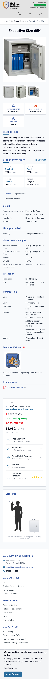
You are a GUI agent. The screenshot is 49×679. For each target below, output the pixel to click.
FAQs (5, 616)
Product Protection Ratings (13, 586)
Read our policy (11, 668)
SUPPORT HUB (10, 600)
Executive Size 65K (36, 21)
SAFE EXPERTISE (11, 578)
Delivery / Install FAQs (11, 635)
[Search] (40, 13)
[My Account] (30, 14)
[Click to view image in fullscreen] (24, 59)
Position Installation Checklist (14, 639)
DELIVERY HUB (10, 627)
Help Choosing (8, 590)
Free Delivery (8, 631)
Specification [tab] (20, 194)
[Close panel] (45, 653)
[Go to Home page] (11, 5)
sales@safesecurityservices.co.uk (19, 567)
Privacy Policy (8, 620)
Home (5, 21)
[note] (13, 109)
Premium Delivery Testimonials (15, 643)
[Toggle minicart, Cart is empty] (19, 13)
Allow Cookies (12, 674)
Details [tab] (8, 194)
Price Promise (8, 613)
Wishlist (43, 8)
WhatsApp (41, 5)
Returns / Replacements (12, 609)
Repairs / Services (10, 605)
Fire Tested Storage (18, 21)
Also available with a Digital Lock (19, 409)
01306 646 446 (41, 2)
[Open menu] (8, 13)
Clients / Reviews (10, 594)
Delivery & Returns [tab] (12, 199)
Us (4, 583)
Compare (41, 160)
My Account (34, 8)
